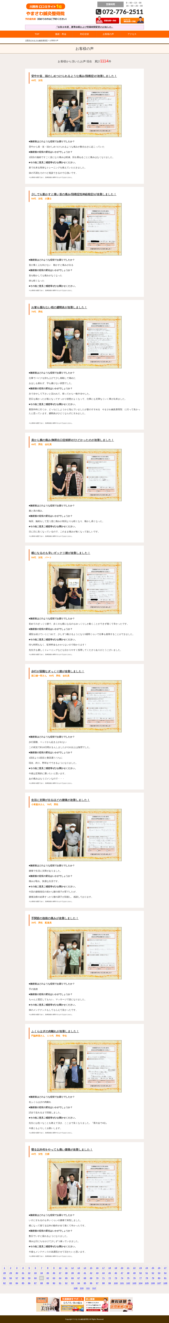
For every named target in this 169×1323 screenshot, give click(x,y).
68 (85, 1278)
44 (103, 1273)
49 (134, 1273)
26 (159, 1268)
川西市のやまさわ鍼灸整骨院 (36, 40)
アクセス (132, 34)
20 (122, 1268)
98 (103, 1283)
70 (97, 1278)
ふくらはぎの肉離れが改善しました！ (55, 1031)
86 (29, 1283)
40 (78, 1273)
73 (116, 1278)
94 (78, 1283)
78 (146, 1278)
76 (134, 1278)
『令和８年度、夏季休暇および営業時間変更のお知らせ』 (84, 27)
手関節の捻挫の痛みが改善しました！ (55, 918)
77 (140, 1278)
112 (94, 1288)
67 (78, 1278)
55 (4, 1278)
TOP (37, 34)
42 (91, 1273)
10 (60, 1268)
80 (159, 1278)
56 (10, 1278)
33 (35, 1273)
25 (153, 1268)
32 (29, 1273)
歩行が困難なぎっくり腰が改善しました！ (57, 671)
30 (17, 1273)
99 (109, 1283)
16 (97, 1268)
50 (140, 1273)
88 (41, 1283)
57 (17, 1278)
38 (66, 1273)
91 (60, 1283)
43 (97, 1273)
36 (54, 1273)
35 (48, 1273)
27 (165, 1268)
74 (122, 1278)
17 (103, 1268)
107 (159, 1283)
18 (109, 1268)
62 (48, 1278)
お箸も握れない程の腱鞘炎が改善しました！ (59, 307)
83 (10, 1283)
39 (72, 1273)
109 (75, 1288)
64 (60, 1278)
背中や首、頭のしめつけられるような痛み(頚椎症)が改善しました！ (74, 76)
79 (153, 1278)
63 (54, 1278)
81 (165, 1278)
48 (128, 1273)
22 (134, 1268)
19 (116, 1268)
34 (41, 1273)
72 (109, 1278)
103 (134, 1283)
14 (85, 1268)
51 (146, 1273)
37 (60, 1273)
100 (116, 1283)
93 (72, 1283)
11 (66, 1268)
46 (116, 1273)
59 (29, 1278)
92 (66, 1283)
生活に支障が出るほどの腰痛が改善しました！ (60, 799)
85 (23, 1283)
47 (122, 1273)
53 (159, 1273)
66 (72, 1278)
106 (153, 1283)
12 (72, 1268)
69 (91, 1278)
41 (85, 1273)
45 (109, 1273)
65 (66, 1278)
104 (140, 1283)
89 (48, 1283)
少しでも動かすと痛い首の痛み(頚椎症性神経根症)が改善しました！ (73, 194)
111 (88, 1288)
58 (23, 1278)
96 (91, 1283)
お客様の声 (108, 34)
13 (78, 1268)
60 (35, 1278)
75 (128, 1278)
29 (10, 1273)
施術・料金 (60, 34)
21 (128, 1268)
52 (153, 1273)
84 (17, 1283)
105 (147, 1283)
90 (54, 1283)
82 (4, 1283)
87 (35, 1283)
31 (23, 1273)
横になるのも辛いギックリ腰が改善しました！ (60, 552)
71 (103, 1278)
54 (165, 1273)
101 (122, 1283)
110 (82, 1288)
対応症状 (84, 34)
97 (97, 1283)
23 (140, 1268)
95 (85, 1283)
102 (128, 1283)
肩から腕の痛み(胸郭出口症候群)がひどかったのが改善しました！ (72, 440)
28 (4, 1273)
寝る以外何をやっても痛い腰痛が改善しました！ (62, 1149)
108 (165, 1283)
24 (146, 1268)
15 (91, 1268)
